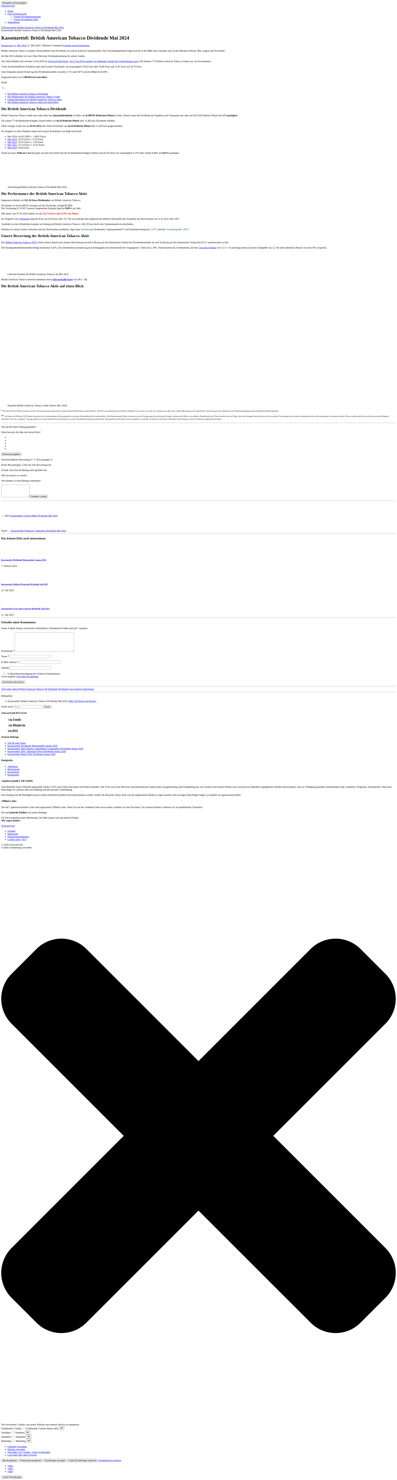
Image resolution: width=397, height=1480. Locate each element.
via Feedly (14, 719)
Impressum (12, 834)
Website (5, 668)
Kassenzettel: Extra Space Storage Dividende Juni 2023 (25, 608)
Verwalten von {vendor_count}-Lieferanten (28, 1452)
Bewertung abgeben (11, 454)
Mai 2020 (12, 147)
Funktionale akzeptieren (30, 1460)
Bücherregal (13, 769)
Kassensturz (13, 774)
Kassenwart (7, 45)
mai (71, 689)
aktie (9, 689)
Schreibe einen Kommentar (76, 45)
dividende (53, 689)
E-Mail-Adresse (10, 662)
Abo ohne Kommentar (27, 676)
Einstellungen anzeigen (55, 1460)
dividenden (63, 689)
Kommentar (8, 651)
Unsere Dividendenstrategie (27, 16)
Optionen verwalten (17, 1446)
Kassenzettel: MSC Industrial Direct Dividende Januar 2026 (36, 751)
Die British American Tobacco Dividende (27, 94)
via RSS (13, 730)
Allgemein (12, 766)
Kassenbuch (13, 772)
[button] (198, 1136)
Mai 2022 (12, 142)
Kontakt (11, 831)
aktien (15, 689)
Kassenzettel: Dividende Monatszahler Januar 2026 (32, 745)
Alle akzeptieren (9, 1460)
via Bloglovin (16, 725)
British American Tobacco (31, 689)
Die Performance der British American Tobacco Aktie (33, 96)
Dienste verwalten (16, 1449)
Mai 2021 (12, 145)
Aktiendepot (13, 22)
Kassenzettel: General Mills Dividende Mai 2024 (34, 515)
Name (5, 656)
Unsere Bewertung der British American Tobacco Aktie (34, 99)
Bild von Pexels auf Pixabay (82, 701)
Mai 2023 (12, 139)
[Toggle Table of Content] (3, 88)
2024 (3, 689)
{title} (10, 1466)
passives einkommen (84, 689)
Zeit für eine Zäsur (16, 743)
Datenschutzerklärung (18, 836)
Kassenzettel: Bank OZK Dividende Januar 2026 (31, 754)
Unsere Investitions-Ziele (26, 19)
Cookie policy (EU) (17, 839)
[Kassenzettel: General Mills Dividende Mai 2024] (7, 513)
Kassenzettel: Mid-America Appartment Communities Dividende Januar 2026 (45, 748)
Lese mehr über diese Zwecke (22, 1455)
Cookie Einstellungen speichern (82, 1460)
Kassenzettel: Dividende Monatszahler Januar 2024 (23, 560)
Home (10, 11)
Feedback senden (39, 496)
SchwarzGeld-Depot (58, 61)
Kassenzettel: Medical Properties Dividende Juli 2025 (24, 584)
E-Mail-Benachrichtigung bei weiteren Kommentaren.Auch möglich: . (30, 675)
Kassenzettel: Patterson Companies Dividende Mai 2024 (38, 530)
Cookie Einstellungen (11, 1477)
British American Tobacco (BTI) (21, 242)
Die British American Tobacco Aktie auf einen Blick (33, 102)
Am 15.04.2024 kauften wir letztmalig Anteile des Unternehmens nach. (104, 61)
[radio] (201, 437)
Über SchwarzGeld (16, 14)
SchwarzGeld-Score (62, 279)
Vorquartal (24, 219)
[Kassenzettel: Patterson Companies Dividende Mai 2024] (7, 528)
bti (46, 689)
